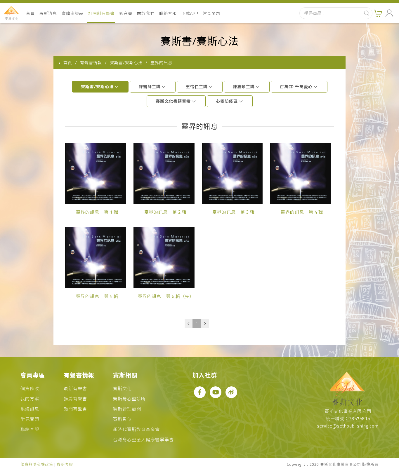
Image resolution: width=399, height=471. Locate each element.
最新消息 (48, 13)
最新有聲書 (75, 388)
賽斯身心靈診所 (129, 398)
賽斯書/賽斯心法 (97, 86)
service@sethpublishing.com (348, 426)
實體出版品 (73, 13)
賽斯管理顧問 (127, 409)
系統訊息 (29, 409)
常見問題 (211, 13)
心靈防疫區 (227, 101)
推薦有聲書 (75, 398)
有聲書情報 (91, 63)
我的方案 (29, 398)
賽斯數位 (122, 419)
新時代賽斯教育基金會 (136, 429)
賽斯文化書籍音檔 (173, 101)
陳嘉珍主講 (244, 86)
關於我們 (146, 13)
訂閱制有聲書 (101, 13)
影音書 (125, 13)
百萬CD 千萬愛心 (296, 86)
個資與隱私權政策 (36, 464)
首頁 (30, 13)
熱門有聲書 (75, 409)
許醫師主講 (150, 86)
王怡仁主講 (197, 86)
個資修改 (29, 388)
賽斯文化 (122, 388)
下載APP (189, 13)
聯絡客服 (168, 13)
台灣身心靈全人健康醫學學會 (143, 439)
